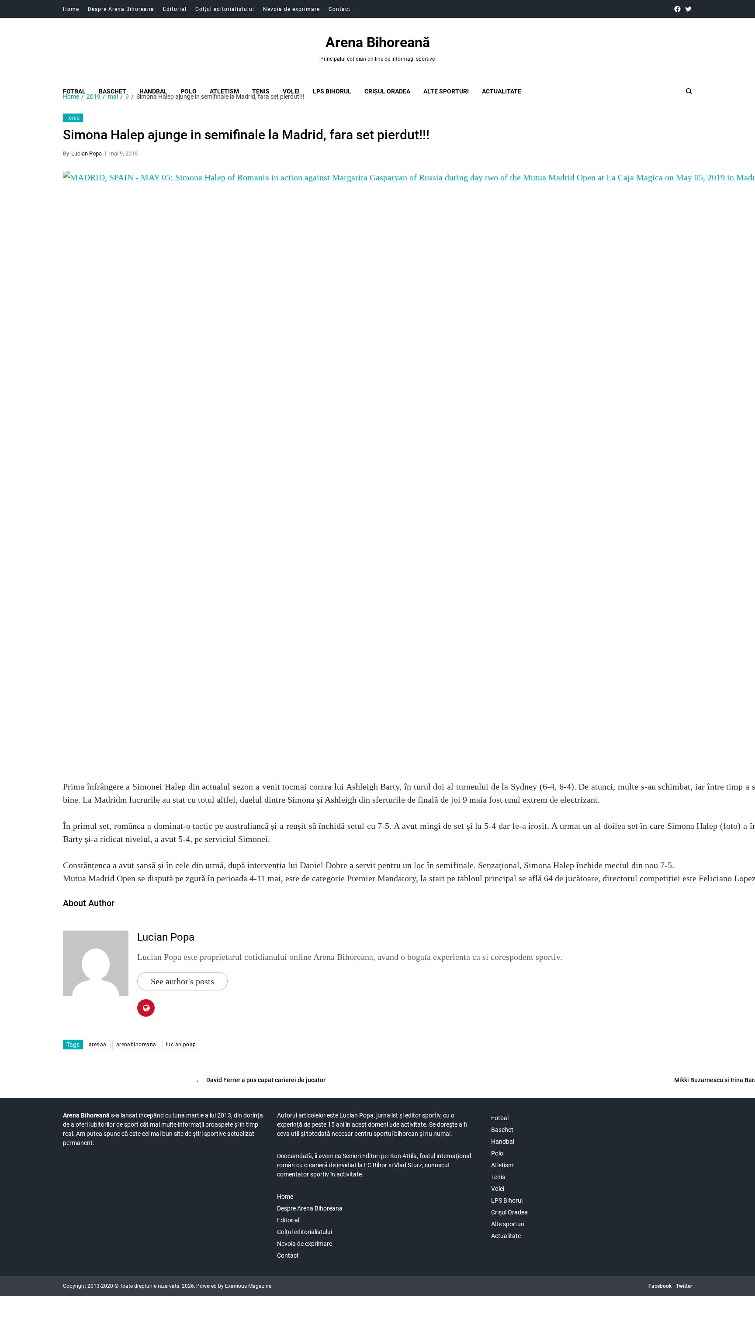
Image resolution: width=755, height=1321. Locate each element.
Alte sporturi (446, 91)
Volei (291, 91)
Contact (339, 9)
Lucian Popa (86, 153)
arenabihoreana (136, 1045)
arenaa (98, 1045)
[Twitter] (688, 9)
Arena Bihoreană (378, 42)
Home (71, 9)
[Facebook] (677, 9)
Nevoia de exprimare (291, 9)
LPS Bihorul (332, 91)
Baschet (112, 91)
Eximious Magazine (248, 1286)
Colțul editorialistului (224, 9)
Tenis (261, 91)
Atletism (224, 91)
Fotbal (74, 91)
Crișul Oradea (387, 91)
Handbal (153, 91)
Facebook (660, 1286)
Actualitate (501, 91)
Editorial (175, 9)
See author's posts (182, 981)
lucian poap (181, 1045)
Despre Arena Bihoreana (121, 9)
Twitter (684, 1286)
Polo (188, 91)
